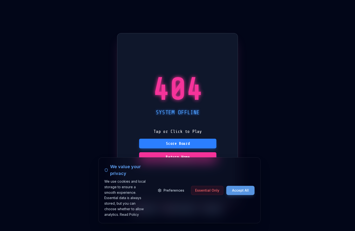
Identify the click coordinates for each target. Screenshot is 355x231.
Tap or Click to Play (178, 131)
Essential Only (207, 190)
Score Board (178, 143)
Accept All (240, 190)
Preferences (173, 190)
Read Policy (129, 214)
